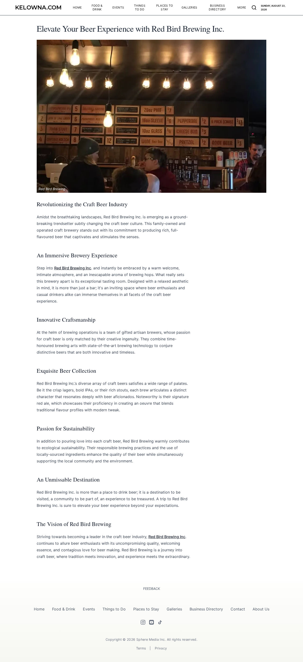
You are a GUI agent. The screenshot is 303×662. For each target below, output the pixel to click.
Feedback (151, 589)
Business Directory (206, 609)
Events (89, 609)
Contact (238, 609)
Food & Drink (63, 609)
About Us (261, 609)
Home (39, 609)
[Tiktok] (160, 622)
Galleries (174, 609)
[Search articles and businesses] (254, 7)
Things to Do (114, 609)
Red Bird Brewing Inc (72, 268)
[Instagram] (143, 622)
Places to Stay (146, 609)
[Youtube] (151, 622)
